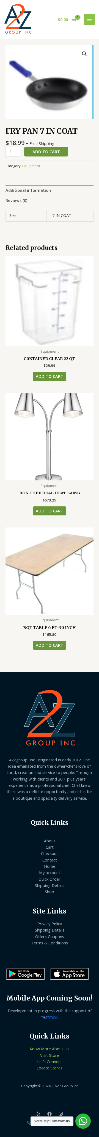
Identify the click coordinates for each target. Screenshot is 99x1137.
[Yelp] (38, 1114)
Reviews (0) (16, 200)
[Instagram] (61, 1114)
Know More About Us (49, 1048)
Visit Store (49, 1055)
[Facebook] (49, 1114)
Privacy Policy (49, 923)
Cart (50, 847)
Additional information (28, 190)
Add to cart (46, 151)
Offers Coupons (49, 936)
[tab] (50, 190)
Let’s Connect (49, 1061)
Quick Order (49, 879)
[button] (84, 54)
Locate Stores (49, 1068)
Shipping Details (49, 885)
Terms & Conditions (49, 942)
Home (49, 866)
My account (49, 872)
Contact (49, 860)
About (49, 840)
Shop (49, 891)
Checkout (49, 853)
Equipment (31, 165)
